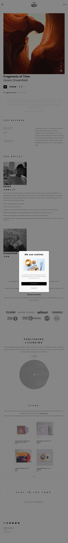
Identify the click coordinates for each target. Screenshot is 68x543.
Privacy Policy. (35, 278)
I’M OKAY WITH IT (34, 283)
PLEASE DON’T (34, 288)
